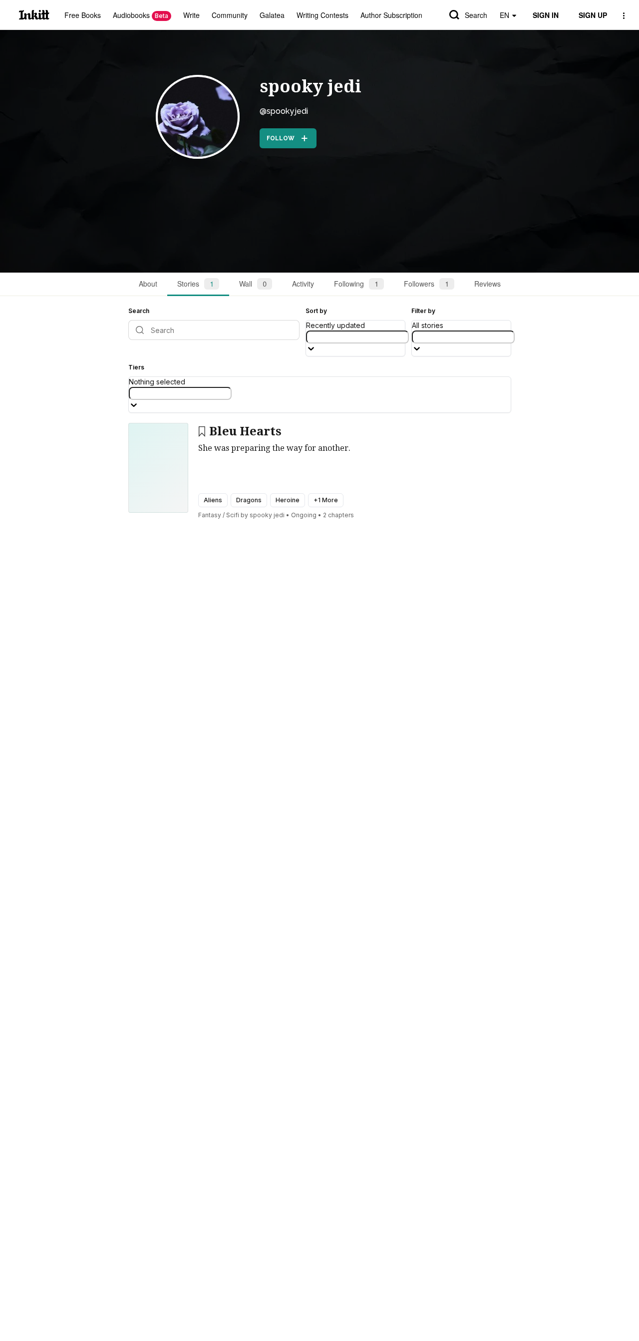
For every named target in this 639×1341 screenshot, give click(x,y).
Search (476, 15)
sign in (546, 15)
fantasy (209, 515)
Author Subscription (391, 15)
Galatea (272, 15)
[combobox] (357, 337)
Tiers (136, 367)
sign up (593, 15)
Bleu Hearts (245, 431)
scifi (232, 515)
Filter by (423, 311)
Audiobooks (140, 15)
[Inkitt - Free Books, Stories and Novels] (34, 14)
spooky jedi (310, 86)
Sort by (316, 311)
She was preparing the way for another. (274, 448)
